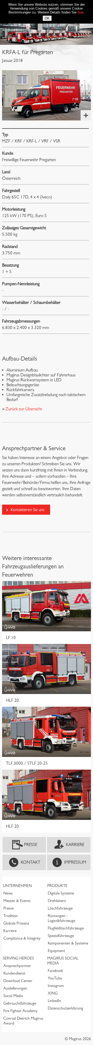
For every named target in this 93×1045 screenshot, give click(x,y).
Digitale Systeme (61, 893)
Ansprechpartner (17, 965)
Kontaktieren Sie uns (27, 509)
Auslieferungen (15, 988)
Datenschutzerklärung (65, 1008)
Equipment (56, 950)
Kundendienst (14, 973)
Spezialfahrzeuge (61, 935)
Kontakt (30, 862)
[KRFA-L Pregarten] (46, 95)
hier (81, 12)
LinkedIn (54, 1000)
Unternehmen (17, 885)
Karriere (75, 844)
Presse (30, 844)
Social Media (13, 995)
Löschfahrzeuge (60, 908)
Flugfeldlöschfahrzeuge (66, 928)
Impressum (75, 862)
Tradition (10, 915)
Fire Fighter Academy (20, 1010)
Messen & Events (16, 900)
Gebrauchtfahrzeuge (19, 1003)
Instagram (56, 985)
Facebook (55, 970)
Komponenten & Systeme (68, 943)
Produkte (57, 885)
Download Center (17, 980)
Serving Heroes (18, 958)
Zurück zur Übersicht (23, 408)
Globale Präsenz (16, 923)
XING (53, 993)
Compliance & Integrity (22, 938)
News (8, 893)
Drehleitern (57, 900)
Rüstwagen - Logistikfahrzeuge (61, 918)
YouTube (55, 978)
